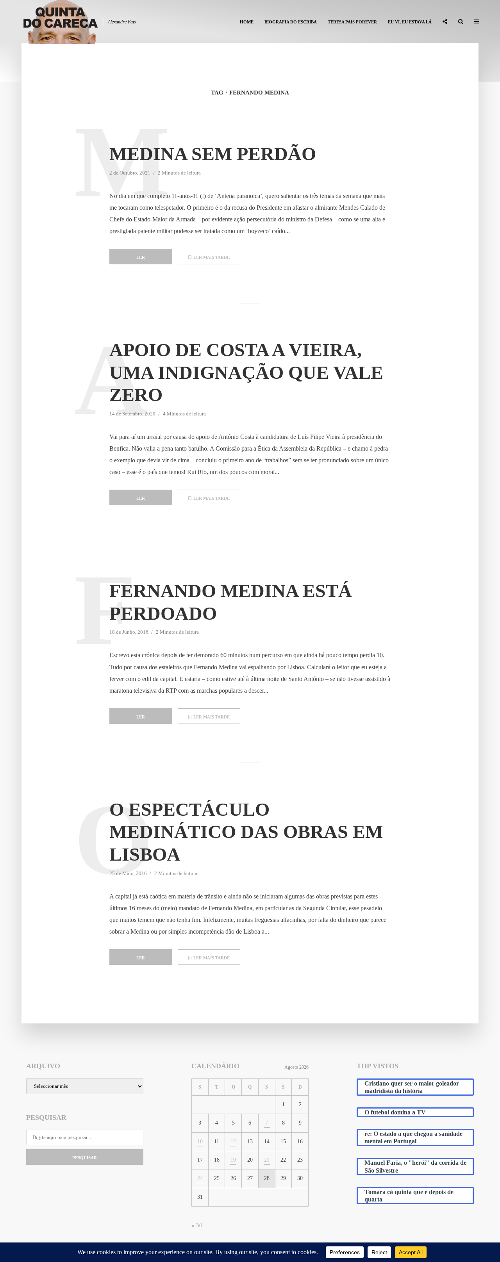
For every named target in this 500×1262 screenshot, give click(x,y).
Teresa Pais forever (352, 22)
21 (267, 1160)
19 (233, 1160)
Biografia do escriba (290, 22)
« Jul (196, 1225)
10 (200, 1141)
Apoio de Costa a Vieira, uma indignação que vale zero (246, 372)
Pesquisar (84, 1157)
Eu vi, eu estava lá (410, 22)
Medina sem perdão (212, 153)
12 (233, 1141)
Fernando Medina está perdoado (230, 602)
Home (247, 22)
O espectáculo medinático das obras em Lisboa (246, 832)
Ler (140, 257)
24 (200, 1178)
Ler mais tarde (211, 257)
